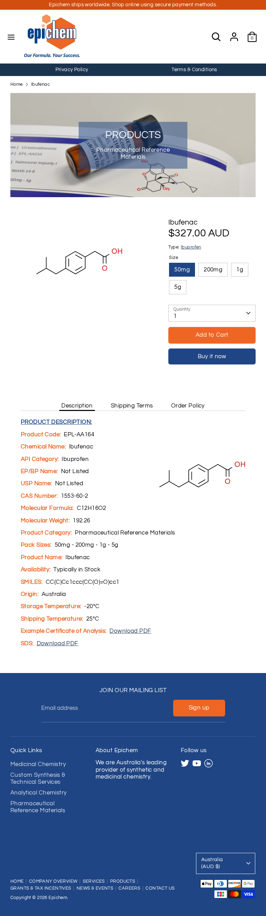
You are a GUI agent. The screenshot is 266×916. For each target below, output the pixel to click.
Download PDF (130, 631)
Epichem (57, 898)
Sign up (199, 708)
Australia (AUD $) (212, 863)
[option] (71, 70)
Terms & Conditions (194, 69)
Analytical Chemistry (38, 793)
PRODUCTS (122, 881)
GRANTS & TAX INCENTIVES (40, 888)
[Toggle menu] (11, 37)
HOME (17, 881)
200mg (213, 270)
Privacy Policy (71, 69)
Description (77, 406)
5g (177, 287)
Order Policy (188, 406)
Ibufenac (40, 84)
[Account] (234, 33)
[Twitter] (185, 763)
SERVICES (94, 881)
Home (16, 84)
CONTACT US (160, 888)
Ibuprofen (191, 247)
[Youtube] (197, 763)
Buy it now (212, 356)
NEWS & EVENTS (95, 888)
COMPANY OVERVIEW (53, 881)
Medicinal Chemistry (38, 764)
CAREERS (129, 888)
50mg (182, 270)
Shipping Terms (132, 406)
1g (239, 270)
